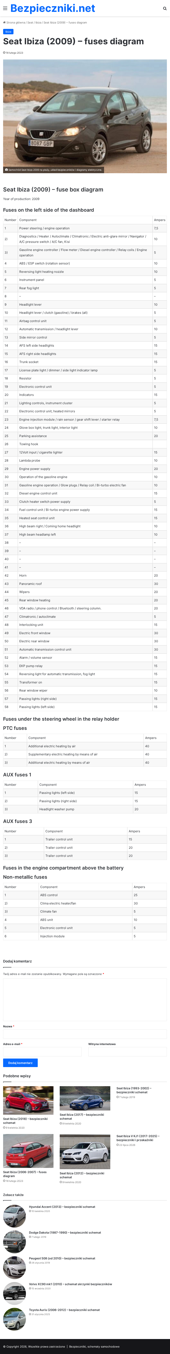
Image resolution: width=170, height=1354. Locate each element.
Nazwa (8, 1026)
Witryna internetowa (102, 1044)
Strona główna (15, 22)
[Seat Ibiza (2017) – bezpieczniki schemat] (85, 1098)
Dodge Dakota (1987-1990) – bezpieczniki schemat (65, 1232)
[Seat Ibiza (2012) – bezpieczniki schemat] (85, 1151)
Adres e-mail (12, 1044)
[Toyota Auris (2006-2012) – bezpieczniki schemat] (14, 1319)
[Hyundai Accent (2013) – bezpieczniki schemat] (14, 1216)
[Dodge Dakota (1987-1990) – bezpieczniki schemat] (14, 1241)
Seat (30, 22)
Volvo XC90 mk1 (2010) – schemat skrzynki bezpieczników (70, 1284)
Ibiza (38, 22)
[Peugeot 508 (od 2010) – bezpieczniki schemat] (14, 1267)
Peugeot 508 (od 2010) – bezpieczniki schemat (62, 1258)
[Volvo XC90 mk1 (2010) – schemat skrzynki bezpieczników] (14, 1293)
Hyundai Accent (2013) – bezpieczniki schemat (62, 1206)
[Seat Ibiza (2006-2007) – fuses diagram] (28, 1151)
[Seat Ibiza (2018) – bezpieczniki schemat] (28, 1100)
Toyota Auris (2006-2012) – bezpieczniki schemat (64, 1310)
